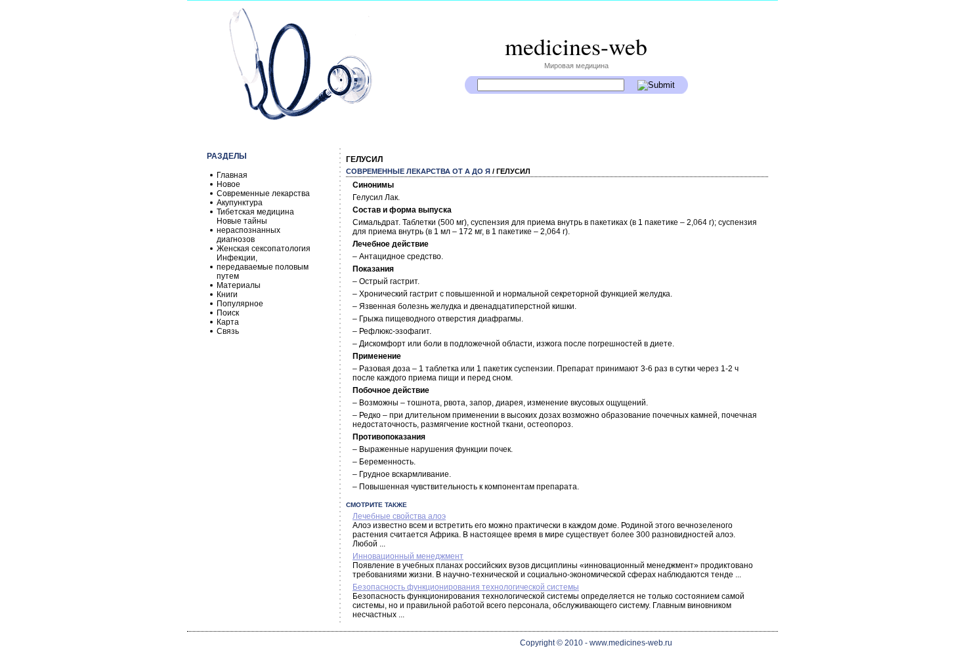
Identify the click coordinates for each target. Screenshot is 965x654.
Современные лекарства (263, 193)
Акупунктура (240, 202)
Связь (228, 331)
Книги (227, 294)
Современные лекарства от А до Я (418, 171)
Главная (232, 175)
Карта (228, 322)
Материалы (239, 285)
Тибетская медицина (255, 211)
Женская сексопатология (264, 248)
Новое (228, 184)
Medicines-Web (576, 46)
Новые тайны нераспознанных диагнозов (248, 230)
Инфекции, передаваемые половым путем (263, 267)
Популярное (240, 303)
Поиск (228, 312)
